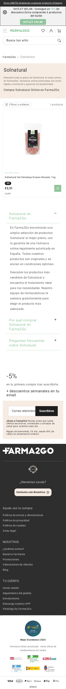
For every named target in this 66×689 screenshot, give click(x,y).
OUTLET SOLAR (33, 22)
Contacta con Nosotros (30, 492)
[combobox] (33, 40)
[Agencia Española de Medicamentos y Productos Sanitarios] (16, 658)
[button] (35, 31)
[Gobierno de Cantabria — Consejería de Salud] (49, 668)
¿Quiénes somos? (13, 548)
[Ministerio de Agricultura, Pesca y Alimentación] (33, 668)
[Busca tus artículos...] (59, 40)
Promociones (11, 559)
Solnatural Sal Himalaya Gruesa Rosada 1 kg (30, 177)
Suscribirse (46, 411)
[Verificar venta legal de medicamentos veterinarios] (16, 668)
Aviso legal (9, 530)
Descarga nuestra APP (17, 603)
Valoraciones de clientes (18, 564)
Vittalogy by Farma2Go (17, 608)
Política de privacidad (16, 520)
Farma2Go (9, 57)
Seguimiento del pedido (17, 593)
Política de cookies (14, 525)
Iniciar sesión (11, 587)
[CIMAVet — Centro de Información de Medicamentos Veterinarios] (49, 658)
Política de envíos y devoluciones (23, 515)
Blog (5, 569)
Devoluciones (11, 598)
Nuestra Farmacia (14, 554)
